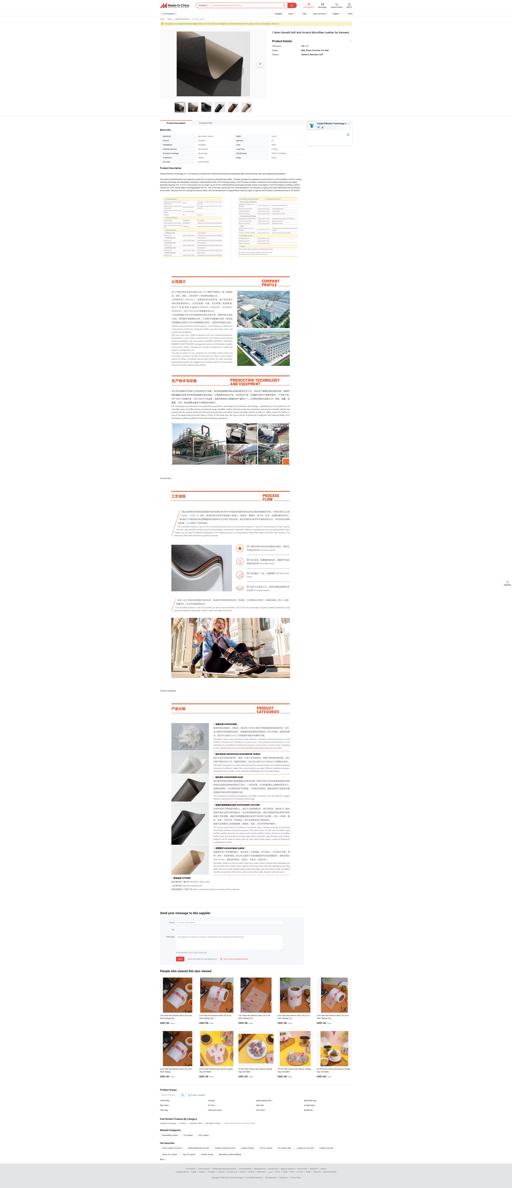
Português (211, 1172)
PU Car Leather (266, 1148)
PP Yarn (211, 1105)
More (162, 1159)
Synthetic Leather (198, 19)
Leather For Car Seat (305, 1148)
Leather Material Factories (198, 1148)
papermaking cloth (263, 1100)
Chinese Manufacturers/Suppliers (224, 1169)
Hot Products (190, 1169)
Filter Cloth (260, 1110)
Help (304, 13)
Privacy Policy (296, 1177)
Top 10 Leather (189, 1154)
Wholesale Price (259, 1169)
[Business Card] (348, 134)
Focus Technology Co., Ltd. (238, 1177)
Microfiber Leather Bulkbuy (230, 1154)
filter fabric (164, 1105)
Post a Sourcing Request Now (234, 959)
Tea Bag (211, 1100)
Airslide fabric (309, 1105)
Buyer (290, 13)
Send (180, 959)
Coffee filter (165, 1100)
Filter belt (260, 1105)
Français (221, 1172)
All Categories (169, 13)
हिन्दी (291, 1172)
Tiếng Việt (317, 1172)
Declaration (283, 1177)
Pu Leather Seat (284, 1148)
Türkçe (308, 1172)
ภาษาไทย (299, 1172)
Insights (323, 1169)
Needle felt (308, 1110)
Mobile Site (314, 1169)
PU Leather (188, 1135)
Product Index (302, 1169)
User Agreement (271, 1177)
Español (202, 1172)
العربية (270, 1172)
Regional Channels (287, 1169)
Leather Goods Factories (225, 1148)
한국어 (277, 1172)
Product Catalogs (197, 1095)
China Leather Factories (172, 1148)
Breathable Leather (170, 1135)
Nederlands (261, 1172)
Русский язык (232, 1172)
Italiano (242, 1172)
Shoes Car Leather (169, 1154)
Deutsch (251, 1172)
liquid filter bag (310, 1100)
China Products (203, 1169)
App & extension (319, 13)
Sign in (349, 7)
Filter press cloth (215, 1110)
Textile (169, 19)
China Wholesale (245, 1169)
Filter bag (164, 1110)
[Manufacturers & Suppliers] (174, 5)
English (193, 1172)
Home (162, 19)
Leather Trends (207, 1154)
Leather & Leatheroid (182, 19)
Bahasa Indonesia (329, 1172)
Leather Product (247, 1148)
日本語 (285, 1172)
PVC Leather (203, 1135)
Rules (350, 13)
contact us (257, 24)
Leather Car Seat (326, 1148)
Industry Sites (273, 1169)
